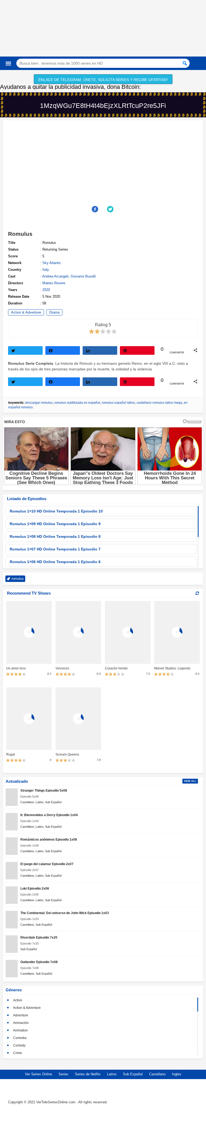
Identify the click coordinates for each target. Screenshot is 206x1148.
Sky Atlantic (51, 263)
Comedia (20, 1038)
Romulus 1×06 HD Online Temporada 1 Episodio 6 (55, 562)
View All (190, 781)
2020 (46, 290)
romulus (18, 579)
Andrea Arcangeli (55, 276)
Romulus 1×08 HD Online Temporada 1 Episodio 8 (55, 536)
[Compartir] (63, 350)
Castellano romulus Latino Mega (159, 403)
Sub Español (53, 802)
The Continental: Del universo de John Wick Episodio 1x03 (64, 913)
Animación (21, 1023)
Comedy (19, 1045)
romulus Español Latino (118, 403)
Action (17, 1000)
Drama (54, 312)
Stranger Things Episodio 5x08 (43, 790)
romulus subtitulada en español (77, 403)
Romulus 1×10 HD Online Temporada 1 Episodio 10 (56, 511)
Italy (45, 270)
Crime (17, 1053)
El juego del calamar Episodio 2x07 (46, 864)
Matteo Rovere (53, 283)
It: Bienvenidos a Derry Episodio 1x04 (49, 815)
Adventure (20, 1015)
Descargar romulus (39, 403)
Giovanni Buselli (83, 276)
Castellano (27, 802)
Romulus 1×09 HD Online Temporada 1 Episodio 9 (55, 524)
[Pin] (137, 350)
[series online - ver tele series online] (103, 47)
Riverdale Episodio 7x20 (38, 937)
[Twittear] (25, 350)
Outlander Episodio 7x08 (39, 962)
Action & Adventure (26, 312)
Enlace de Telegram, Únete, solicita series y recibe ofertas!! (103, 80)
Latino (39, 802)
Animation (20, 1030)
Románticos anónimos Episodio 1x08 (48, 839)
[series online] (103, 1127)
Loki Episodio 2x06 (34, 888)
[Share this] (95, 209)
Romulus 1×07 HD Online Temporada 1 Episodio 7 (55, 549)
